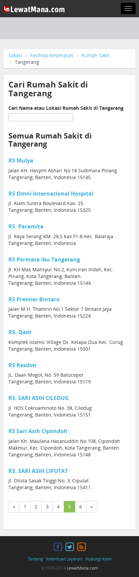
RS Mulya (20, 160)
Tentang (35, 559)
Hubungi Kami (98, 559)
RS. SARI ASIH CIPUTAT (38, 471)
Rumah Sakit (95, 55)
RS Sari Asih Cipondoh (37, 431)
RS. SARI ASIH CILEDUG (38, 398)
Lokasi (15, 55)
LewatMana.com (82, 568)
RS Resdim (22, 365)
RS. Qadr (20, 332)
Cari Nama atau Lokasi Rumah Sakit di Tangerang (65, 108)
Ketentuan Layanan (64, 559)
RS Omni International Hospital (50, 193)
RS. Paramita (26, 226)
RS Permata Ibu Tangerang (44, 259)
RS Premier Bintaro (34, 299)
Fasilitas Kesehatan (52, 55)
